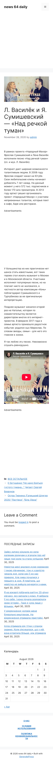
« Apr (7, 706)
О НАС (27, 721)
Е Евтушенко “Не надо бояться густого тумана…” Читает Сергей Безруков (23, 487)
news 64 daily (15, 7)
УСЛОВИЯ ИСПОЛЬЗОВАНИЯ (26, 727)
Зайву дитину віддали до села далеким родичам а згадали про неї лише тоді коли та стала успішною (24, 555)
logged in (23, 522)
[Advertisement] (26, 41)
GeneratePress (26, 756)
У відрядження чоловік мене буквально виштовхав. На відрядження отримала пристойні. (23, 614)
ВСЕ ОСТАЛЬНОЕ (17, 479)
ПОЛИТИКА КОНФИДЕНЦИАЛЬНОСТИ (26, 736)
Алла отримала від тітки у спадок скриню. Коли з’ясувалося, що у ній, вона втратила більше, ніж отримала (25, 629)
